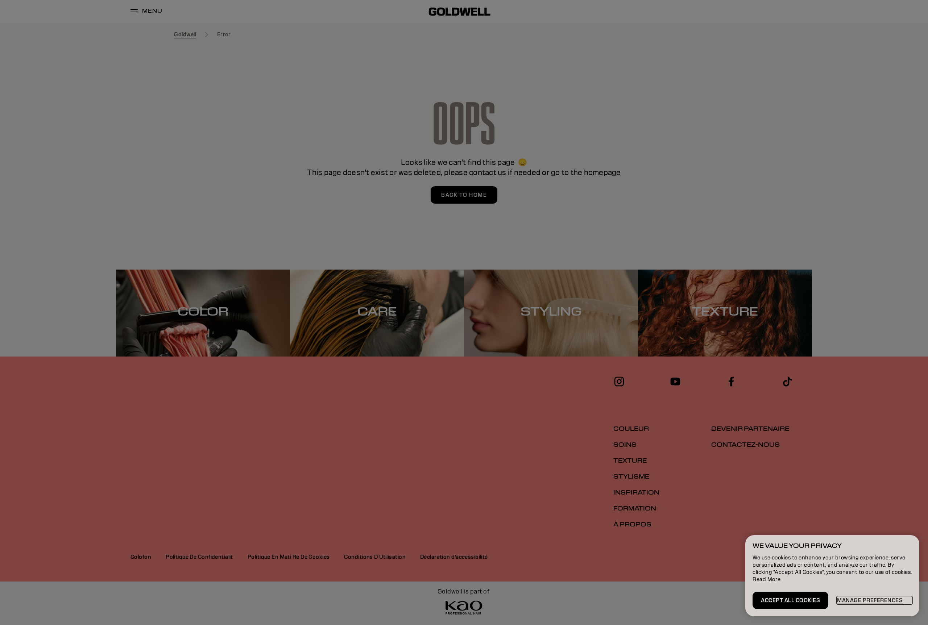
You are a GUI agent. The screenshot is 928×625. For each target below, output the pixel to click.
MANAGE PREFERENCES (870, 600)
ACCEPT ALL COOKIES (790, 600)
